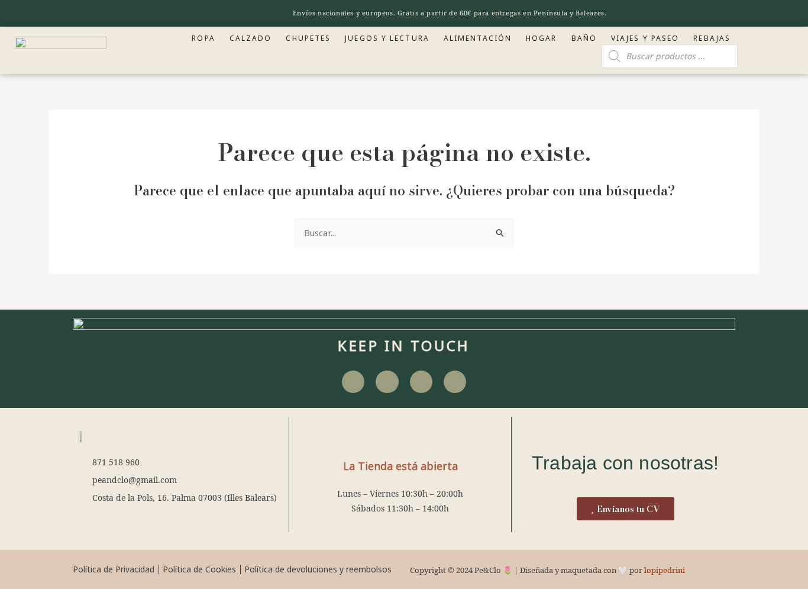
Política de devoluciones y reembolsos (318, 569)
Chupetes (308, 38)
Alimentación (478, 38)
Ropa (203, 38)
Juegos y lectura (387, 38)
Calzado (251, 38)
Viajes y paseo (645, 38)
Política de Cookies (199, 569)
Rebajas (712, 38)
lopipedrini (664, 570)
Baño (584, 38)
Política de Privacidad (113, 569)
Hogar (541, 38)
